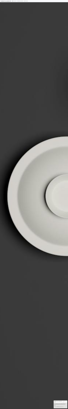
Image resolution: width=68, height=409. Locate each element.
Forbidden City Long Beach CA (5, 1)
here (63, 406)
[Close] (66, 401)
